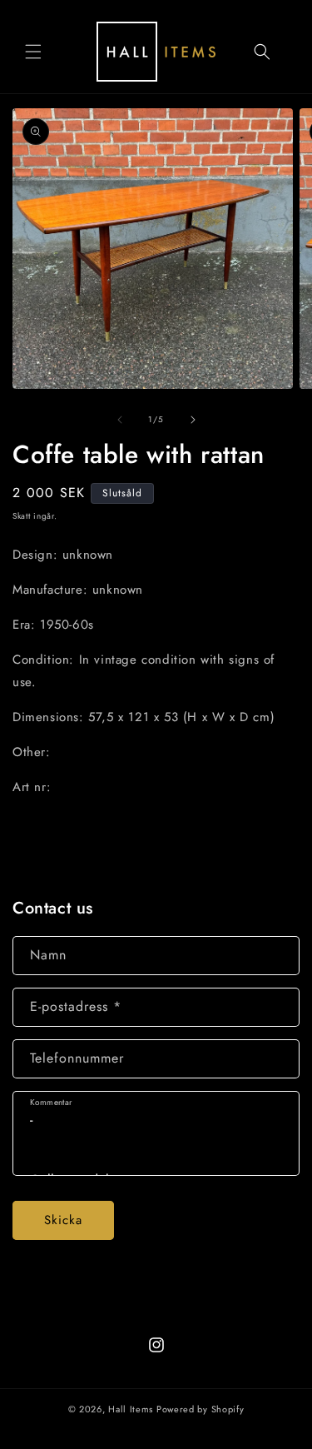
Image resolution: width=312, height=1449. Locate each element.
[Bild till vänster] (120, 419)
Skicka (63, 1220)
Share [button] (47, 837)
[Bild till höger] (193, 419)
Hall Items (130, 1409)
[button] (33, 51)
